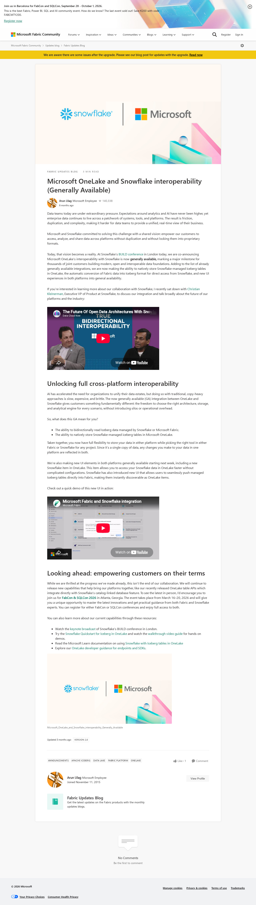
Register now (13, 21)
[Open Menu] (242, 45)
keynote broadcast (82, 629)
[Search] (214, 34)
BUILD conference (131, 254)
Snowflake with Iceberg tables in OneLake (154, 643)
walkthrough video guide (165, 633)
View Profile (198, 778)
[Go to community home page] (35, 34)
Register (226, 34)
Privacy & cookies (196, 888)
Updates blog (52, 45)
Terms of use (219, 888)
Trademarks (238, 888)
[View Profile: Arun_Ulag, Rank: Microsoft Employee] (52, 203)
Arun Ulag (65, 201)
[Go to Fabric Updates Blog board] (55, 802)
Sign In (239, 34)
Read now (196, 55)
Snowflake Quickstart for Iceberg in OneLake (96, 633)
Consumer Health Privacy (63, 896)
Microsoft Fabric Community (26, 45)
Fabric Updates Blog (74, 45)
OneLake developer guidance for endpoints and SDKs (108, 648)
